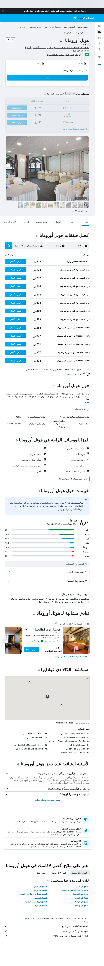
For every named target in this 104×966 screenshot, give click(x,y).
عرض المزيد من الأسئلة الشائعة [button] (47, 800)
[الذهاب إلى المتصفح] (99, 49)
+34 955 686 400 (81, 50)
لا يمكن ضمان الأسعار (32, 918)
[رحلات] (99, 57)
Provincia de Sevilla (34, 27)
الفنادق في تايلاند (40, 905)
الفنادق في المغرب (81, 886)
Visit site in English (33, 10)
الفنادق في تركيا (40, 890)
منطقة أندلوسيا (55, 27)
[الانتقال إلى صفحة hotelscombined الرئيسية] (83, 18)
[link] (70, 656)
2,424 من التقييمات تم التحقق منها (62, 54)
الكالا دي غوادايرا (83, 32)
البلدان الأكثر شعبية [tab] (79, 872)
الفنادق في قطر (40, 886)
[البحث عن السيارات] (99, 37)
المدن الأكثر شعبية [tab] (59, 872)
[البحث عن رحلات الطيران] (99, 26)
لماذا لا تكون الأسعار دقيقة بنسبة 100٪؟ (70, 936)
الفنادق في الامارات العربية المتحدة (33, 894)
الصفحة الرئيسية (83, 27)
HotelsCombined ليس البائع (75, 926)
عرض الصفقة (31, 649)
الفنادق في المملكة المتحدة (36, 901)
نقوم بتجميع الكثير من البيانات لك (73, 931)
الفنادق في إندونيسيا (81, 894)
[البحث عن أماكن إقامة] (99, 32)
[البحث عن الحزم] (99, 43)
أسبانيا (72, 27)
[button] (3, 11)
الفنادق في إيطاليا (82, 905)
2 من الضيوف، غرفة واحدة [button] (75, 70)
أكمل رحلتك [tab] (41, 872)
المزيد (87, 401)
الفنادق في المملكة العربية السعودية (74, 890)
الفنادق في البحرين (81, 897)
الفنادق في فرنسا (82, 901)
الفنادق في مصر (40, 897)
